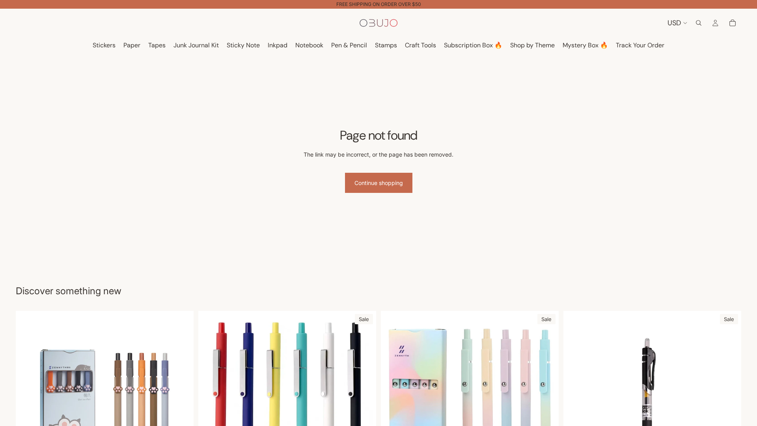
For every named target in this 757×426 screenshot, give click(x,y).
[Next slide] (364, 399)
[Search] (698, 23)
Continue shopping (378, 182)
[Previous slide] (210, 399)
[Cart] (732, 23)
